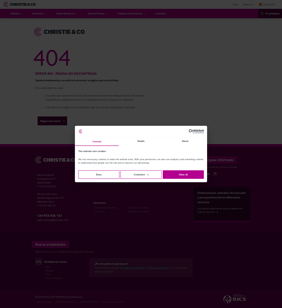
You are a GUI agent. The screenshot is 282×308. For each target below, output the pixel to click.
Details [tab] (141, 141)
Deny (98, 174)
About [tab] (185, 141)
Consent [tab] (97, 141)
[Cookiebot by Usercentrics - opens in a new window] (191, 131)
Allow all (183, 174)
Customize (139, 174)
